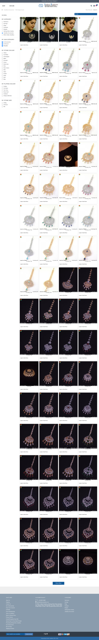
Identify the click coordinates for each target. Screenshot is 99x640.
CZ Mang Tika (88, 42)
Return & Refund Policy (11, 615)
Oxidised (6, 93)
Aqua (5, 71)
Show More (58, 583)
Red (5, 77)
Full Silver (6, 88)
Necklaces (6, 21)
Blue (5, 79)
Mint (5, 69)
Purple (5, 73)
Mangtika (6, 45)
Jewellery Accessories (9, 9)
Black (5, 58)
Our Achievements (10, 624)
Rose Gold (6, 92)
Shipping (8, 602)
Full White (6, 54)
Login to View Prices (24, 76)
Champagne (6, 56)
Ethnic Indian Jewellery (9, 34)
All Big (5, 102)
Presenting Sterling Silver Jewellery (13, 622)
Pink (5, 66)
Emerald (5, 60)
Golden (5, 86)
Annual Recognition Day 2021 (12, 619)
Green (5, 62)
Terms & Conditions (10, 613)
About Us (8, 600)
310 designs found (20, 9)
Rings (5, 25)
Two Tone (6, 90)
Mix (4, 106)
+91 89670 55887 (42, 600)
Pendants (6, 27)
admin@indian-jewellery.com (43, 602)
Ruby (5, 75)
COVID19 (8, 609)
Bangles (5, 29)
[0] (96, 5)
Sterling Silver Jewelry (9, 31)
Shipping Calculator (10, 628)
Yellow (5, 52)
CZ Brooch (6, 43)
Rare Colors (6, 67)
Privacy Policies (9, 617)
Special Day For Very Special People (14, 621)
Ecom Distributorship (10, 611)
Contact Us (8, 604)
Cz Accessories (7, 42)
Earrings (5, 23)
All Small (6, 104)
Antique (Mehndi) (8, 95)
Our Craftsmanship (10, 605)
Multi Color (6, 64)
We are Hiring (9, 626)
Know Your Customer (10, 607)
